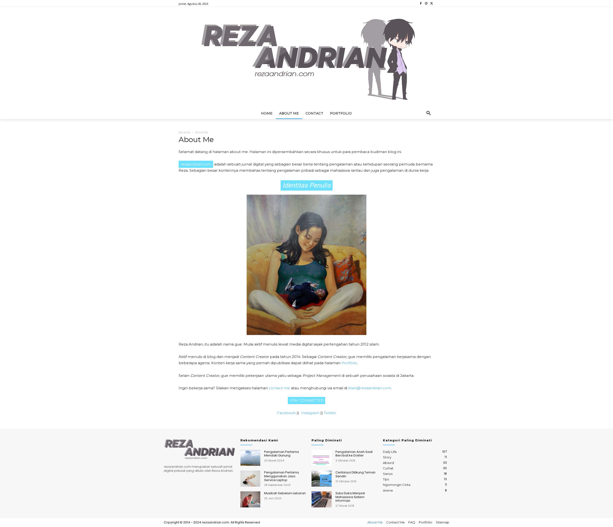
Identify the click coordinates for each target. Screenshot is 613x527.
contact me (279, 388)
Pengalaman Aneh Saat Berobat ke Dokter (354, 454)
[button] (428, 113)
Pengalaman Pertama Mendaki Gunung (281, 454)
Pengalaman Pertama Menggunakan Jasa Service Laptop (281, 476)
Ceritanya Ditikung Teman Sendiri (355, 474)
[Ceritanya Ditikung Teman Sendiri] (321, 479)
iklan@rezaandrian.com (369, 388)
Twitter (330, 413)
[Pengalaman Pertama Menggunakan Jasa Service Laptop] (250, 479)
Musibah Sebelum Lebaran (285, 493)
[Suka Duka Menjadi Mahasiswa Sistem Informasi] (321, 499)
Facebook (286, 413)
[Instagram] (426, 3)
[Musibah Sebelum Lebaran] (250, 499)
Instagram (310, 413)
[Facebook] (421, 3)
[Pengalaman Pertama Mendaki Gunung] (250, 458)
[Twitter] (431, 3)
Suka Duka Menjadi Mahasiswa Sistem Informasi (350, 497)
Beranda (184, 132)
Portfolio (349, 363)
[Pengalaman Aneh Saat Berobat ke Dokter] (321, 458)
